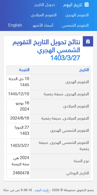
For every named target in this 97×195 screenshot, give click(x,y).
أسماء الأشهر (43, 25)
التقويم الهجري (77, 15)
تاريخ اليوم (73, 5)
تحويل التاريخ (44, 5)
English (15, 25)
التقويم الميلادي (44, 15)
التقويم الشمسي (75, 25)
